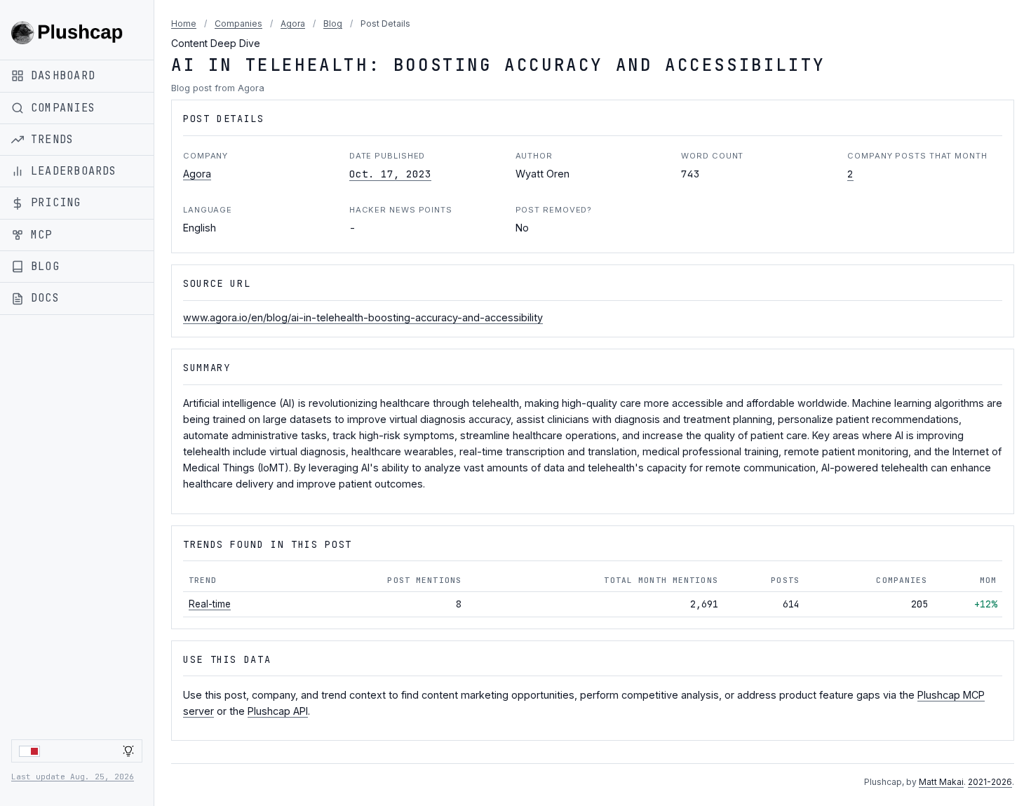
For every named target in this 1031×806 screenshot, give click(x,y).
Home (183, 23)
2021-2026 (990, 782)
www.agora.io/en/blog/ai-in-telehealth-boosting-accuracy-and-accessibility (363, 317)
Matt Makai (941, 782)
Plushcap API (278, 711)
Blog (332, 23)
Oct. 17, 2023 (390, 173)
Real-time (210, 604)
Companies (238, 23)
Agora (293, 23)
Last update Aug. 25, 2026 (72, 776)
